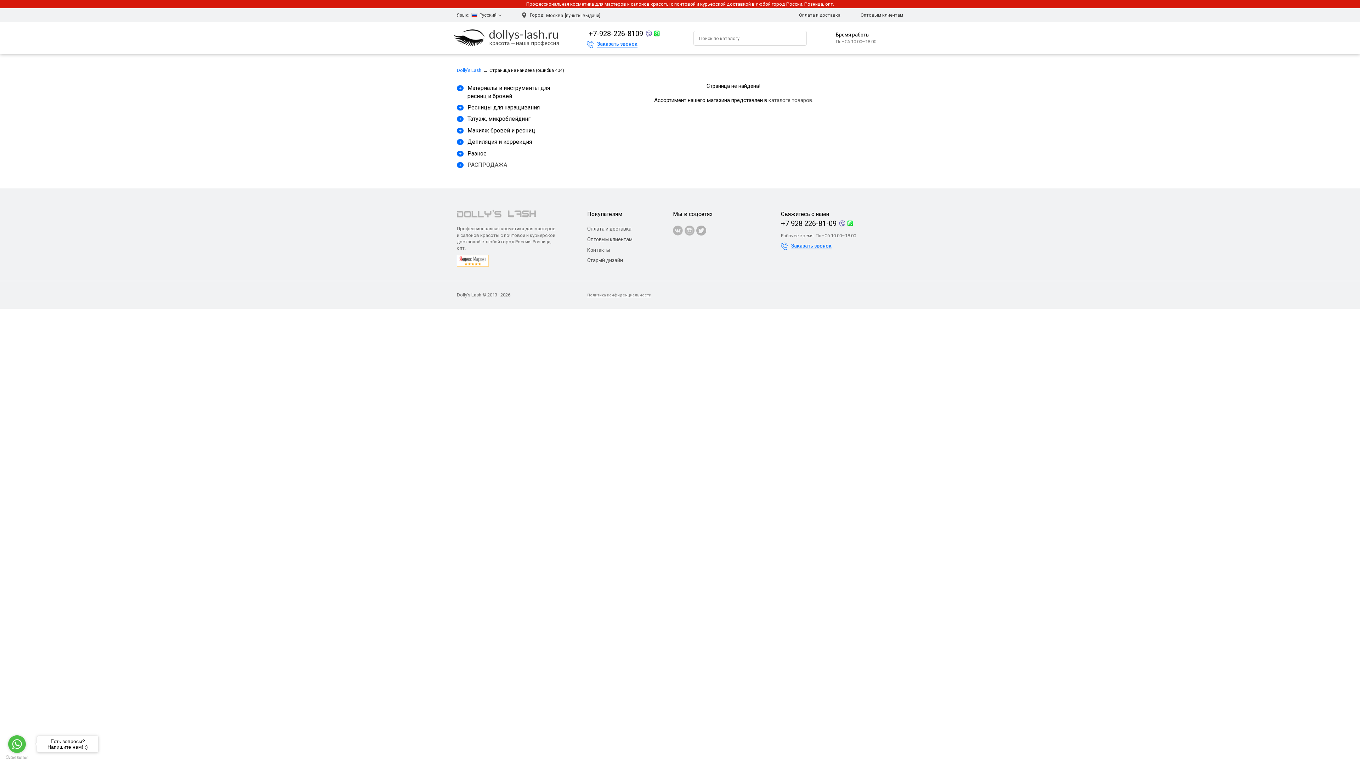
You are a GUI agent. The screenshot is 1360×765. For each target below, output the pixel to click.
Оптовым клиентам (882, 15)
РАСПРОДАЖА (487, 165)
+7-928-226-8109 (616, 33)
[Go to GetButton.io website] (17, 757)
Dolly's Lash (469, 70)
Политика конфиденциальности (619, 295)
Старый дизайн (605, 260)
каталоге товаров (790, 100)
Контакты (598, 250)
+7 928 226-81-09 (809, 223)
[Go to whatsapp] (17, 744)
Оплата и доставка (819, 15)
